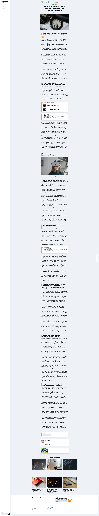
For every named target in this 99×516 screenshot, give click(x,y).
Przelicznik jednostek (47, 248)
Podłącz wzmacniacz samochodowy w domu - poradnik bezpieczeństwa (37, 473)
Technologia (55, 4)
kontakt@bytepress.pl (66, 506)
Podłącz (69, 501)
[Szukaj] (9, 514)
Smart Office (34, 509)
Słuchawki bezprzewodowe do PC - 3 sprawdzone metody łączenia (53, 473)
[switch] (5, 512)
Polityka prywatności (50, 507)
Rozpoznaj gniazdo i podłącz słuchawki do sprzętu (38, 490)
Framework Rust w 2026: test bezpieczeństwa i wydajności (69, 472)
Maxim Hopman (55, 176)
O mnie (49, 506)
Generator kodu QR (47, 115)
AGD (32, 507)
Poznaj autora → (47, 444)
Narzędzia (49, 509)
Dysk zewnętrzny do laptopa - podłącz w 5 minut (69, 490)
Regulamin (49, 508)
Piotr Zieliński (50, 12)
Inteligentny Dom (34, 506)
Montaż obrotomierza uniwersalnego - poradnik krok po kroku (52, 490)
